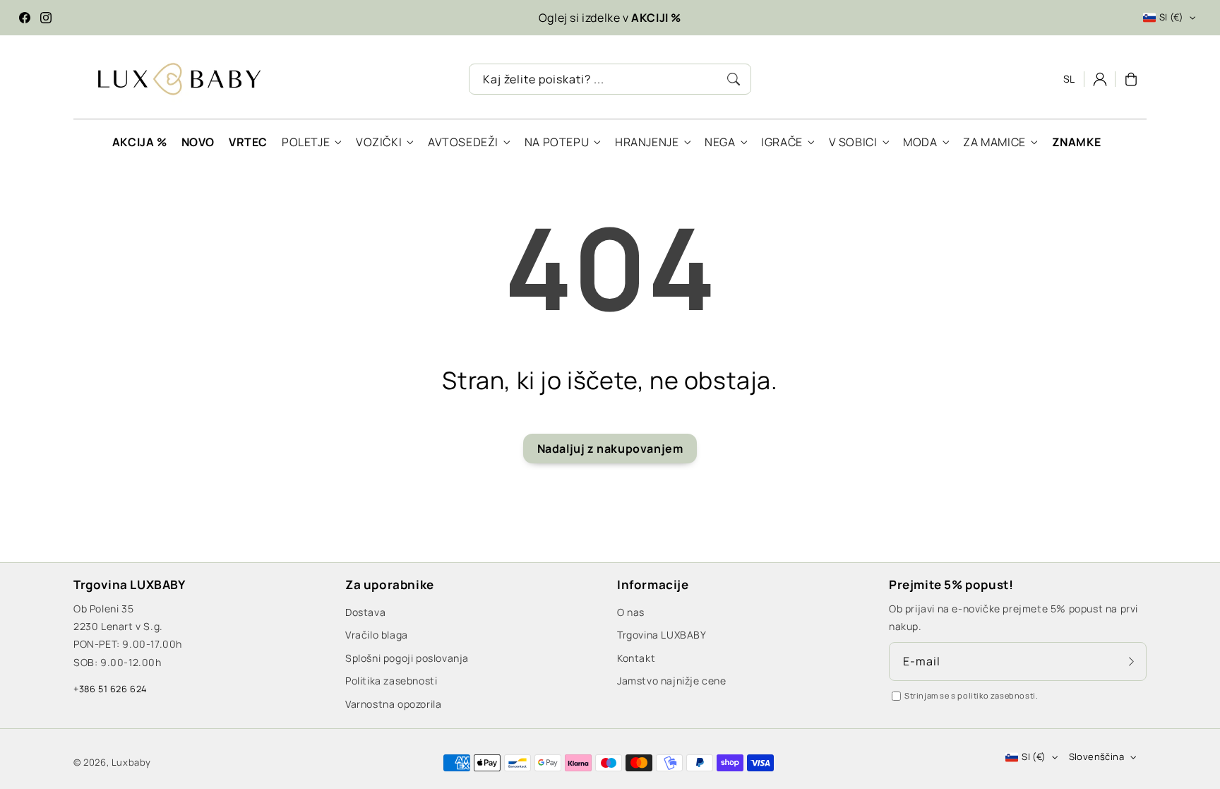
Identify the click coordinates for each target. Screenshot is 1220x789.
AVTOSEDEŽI (463, 142)
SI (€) (1171, 17)
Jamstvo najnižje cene (671, 680)
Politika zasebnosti (391, 680)
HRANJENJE (646, 142)
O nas (631, 612)
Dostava (365, 612)
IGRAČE (782, 142)
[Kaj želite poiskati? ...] (733, 79)
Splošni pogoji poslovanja (407, 658)
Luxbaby (131, 762)
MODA (920, 142)
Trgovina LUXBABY (662, 634)
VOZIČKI (379, 142)
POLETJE (306, 142)
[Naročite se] (1131, 661)
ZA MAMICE (994, 142)
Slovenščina (1096, 756)
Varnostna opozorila (393, 704)
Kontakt (636, 658)
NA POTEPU (557, 142)
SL (1069, 78)
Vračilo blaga (376, 634)
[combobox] (610, 79)
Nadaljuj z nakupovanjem (610, 448)
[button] (1131, 79)
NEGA (720, 142)
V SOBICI (853, 142)
